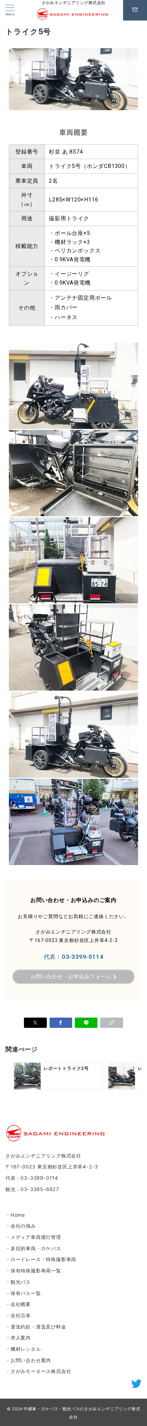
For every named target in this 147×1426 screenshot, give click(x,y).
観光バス (21, 1282)
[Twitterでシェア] (35, 1023)
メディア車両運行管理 (36, 1237)
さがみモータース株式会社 (41, 1371)
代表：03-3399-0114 (74, 956)
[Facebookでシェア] (61, 1023)
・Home (15, 1215)
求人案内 (21, 1337)
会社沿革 (21, 1315)
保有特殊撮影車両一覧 (36, 1270)
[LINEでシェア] (86, 1023)
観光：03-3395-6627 (32, 1189)
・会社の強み (20, 1226)
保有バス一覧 (26, 1293)
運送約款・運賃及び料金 (38, 1327)
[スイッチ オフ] (135, 10)
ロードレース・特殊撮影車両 (43, 1259)
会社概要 (21, 1304)
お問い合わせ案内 (31, 1360)
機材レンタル (26, 1349)
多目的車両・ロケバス (36, 1248)
